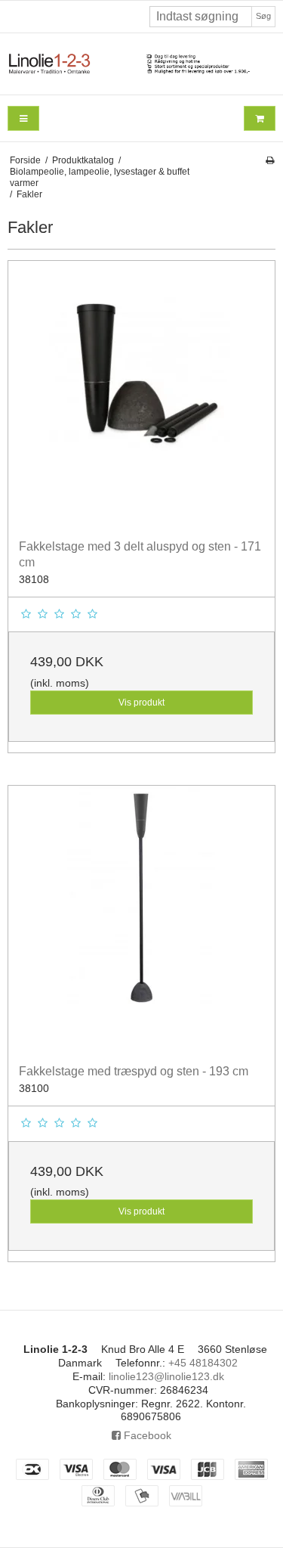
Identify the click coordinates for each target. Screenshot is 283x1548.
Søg (263, 15)
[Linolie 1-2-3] (141, 64)
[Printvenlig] (269, 160)
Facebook (146, 1435)
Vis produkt (141, 702)
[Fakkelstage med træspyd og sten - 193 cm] (141, 919)
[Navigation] (23, 118)
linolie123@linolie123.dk (166, 1376)
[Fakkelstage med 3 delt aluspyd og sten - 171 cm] (141, 394)
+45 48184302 (203, 1363)
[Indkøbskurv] (259, 118)
